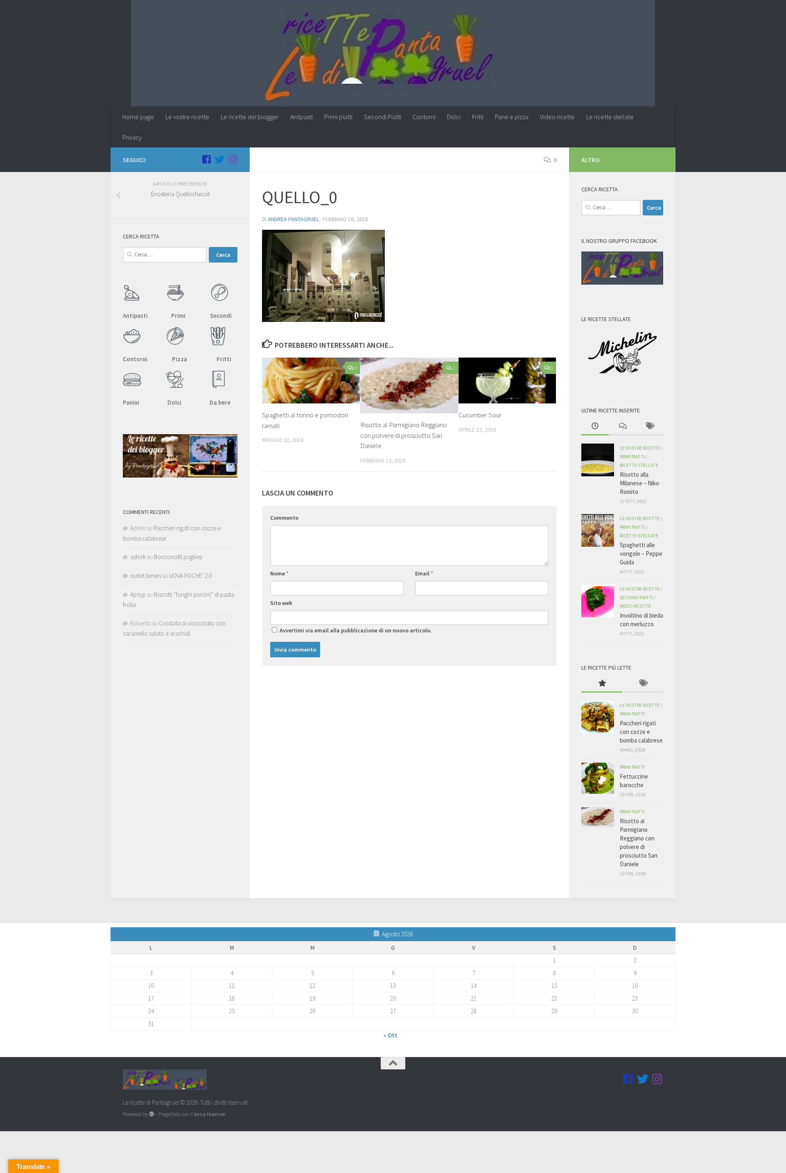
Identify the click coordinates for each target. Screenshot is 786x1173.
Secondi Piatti (382, 117)
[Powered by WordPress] (151, 1114)
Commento (284, 517)
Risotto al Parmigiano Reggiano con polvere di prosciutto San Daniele (403, 435)
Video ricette (557, 117)
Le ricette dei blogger (250, 117)
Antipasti (301, 117)
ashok (138, 557)
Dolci (454, 117)
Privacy (132, 137)
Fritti (477, 117)
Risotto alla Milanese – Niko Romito (639, 483)
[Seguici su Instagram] (232, 159)
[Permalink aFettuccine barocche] (597, 778)
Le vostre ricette (187, 117)
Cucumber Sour (479, 414)
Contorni (424, 117)
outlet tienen (145, 576)
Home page (138, 117)
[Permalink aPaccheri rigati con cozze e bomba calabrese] (597, 717)
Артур (138, 594)
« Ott (391, 1035)
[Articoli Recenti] (595, 426)
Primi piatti (338, 117)
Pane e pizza (512, 117)
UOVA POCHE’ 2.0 (190, 576)
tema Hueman (210, 1114)
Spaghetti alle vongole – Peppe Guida (641, 553)
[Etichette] (649, 426)
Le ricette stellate (610, 117)
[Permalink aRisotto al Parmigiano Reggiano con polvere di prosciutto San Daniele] (597, 817)
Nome (279, 573)
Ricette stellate (639, 465)
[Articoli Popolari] (601, 684)
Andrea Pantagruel (293, 219)
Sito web (281, 603)
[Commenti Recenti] (622, 426)
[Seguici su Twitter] (219, 159)
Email (424, 573)
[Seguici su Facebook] (206, 159)
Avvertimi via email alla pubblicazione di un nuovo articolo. (356, 630)
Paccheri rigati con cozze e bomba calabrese (641, 731)
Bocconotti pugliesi (178, 557)
